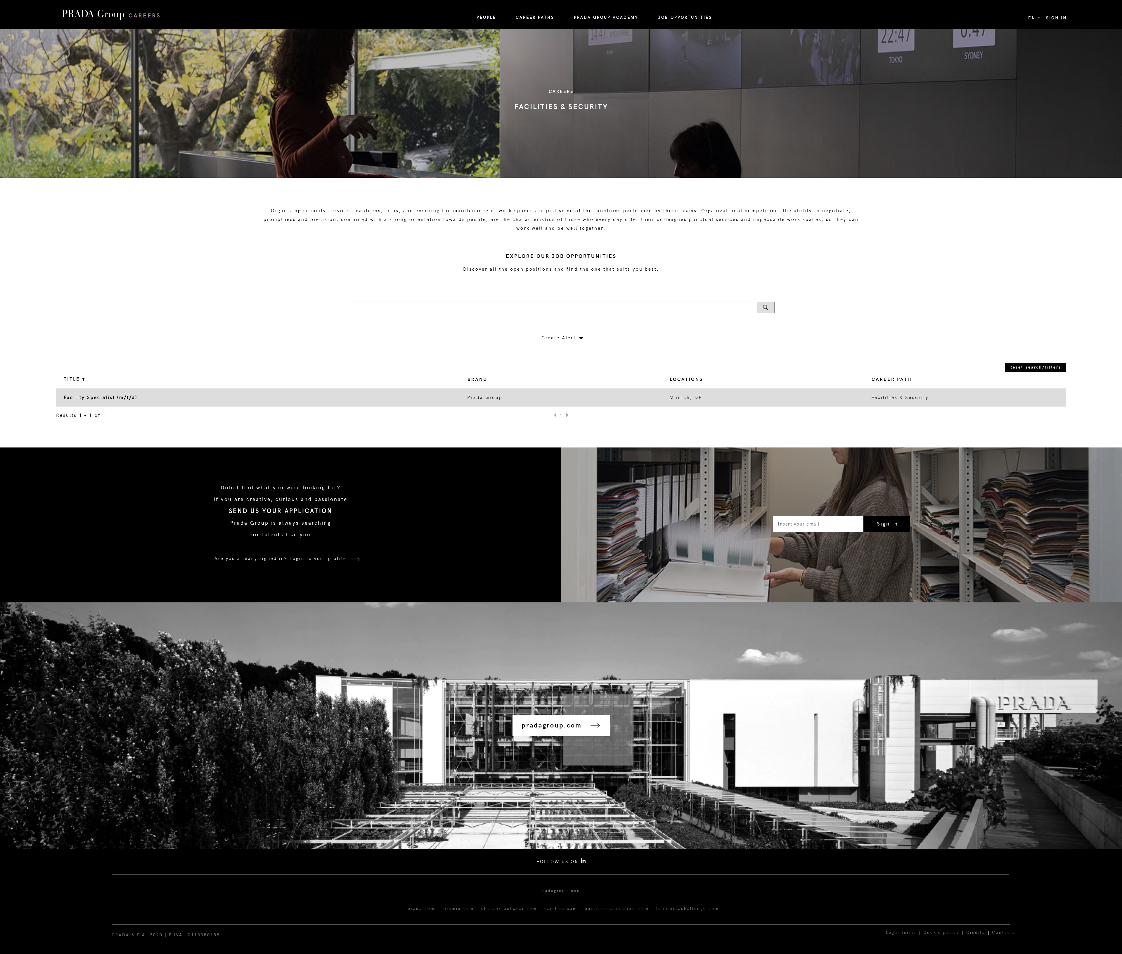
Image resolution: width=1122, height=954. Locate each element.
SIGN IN (1056, 17)
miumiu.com (458, 908)
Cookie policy (941, 932)
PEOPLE (486, 17)
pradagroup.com (560, 890)
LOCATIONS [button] (686, 379)
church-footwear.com (509, 908)
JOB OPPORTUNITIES (685, 17)
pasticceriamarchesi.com (617, 908)
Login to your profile (318, 558)
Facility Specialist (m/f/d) (100, 397)
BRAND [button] (477, 379)
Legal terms (901, 932)
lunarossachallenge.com (687, 908)
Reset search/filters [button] (1035, 367)
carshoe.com (560, 908)
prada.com (421, 908)
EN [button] (1032, 17)
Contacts (1003, 932)
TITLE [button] (73, 379)
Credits (975, 932)
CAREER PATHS (535, 17)
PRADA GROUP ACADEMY (606, 17)
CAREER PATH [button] (892, 379)
